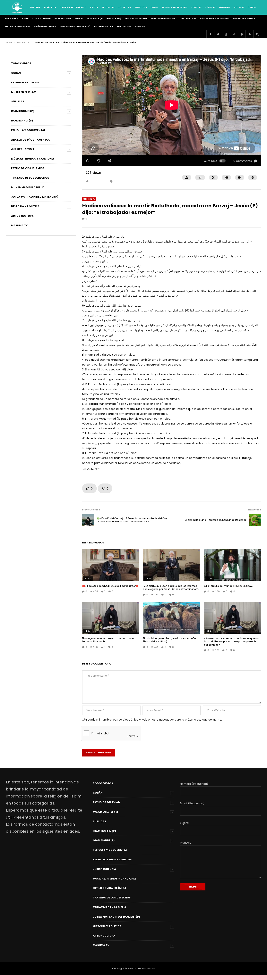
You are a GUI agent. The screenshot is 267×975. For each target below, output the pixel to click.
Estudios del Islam (41, 18)
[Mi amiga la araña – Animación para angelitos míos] (255, 520)
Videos (94, 7)
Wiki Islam (224, 7)
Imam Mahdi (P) (114, 18)
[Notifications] (241, 34)
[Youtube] (226, 34)
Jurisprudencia (188, 18)
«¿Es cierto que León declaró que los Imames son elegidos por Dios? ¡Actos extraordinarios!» (171, 587)
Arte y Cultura (124, 26)
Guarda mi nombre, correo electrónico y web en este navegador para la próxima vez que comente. (153, 720)
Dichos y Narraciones (174, 7)
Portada (35, 7)
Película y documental (136, 18)
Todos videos (11, 18)
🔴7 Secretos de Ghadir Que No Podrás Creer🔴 (110, 586)
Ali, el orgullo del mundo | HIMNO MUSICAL (228, 586)
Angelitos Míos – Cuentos (164, 18)
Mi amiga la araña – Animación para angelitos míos (215, 520)
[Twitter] (218, 34)
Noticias (239, 7)
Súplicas (210, 7)
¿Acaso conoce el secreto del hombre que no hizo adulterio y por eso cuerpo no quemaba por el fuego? (231, 641)
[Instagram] (234, 34)
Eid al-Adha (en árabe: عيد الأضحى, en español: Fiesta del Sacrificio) (170, 640)
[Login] (249, 34)
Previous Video (91, 509)
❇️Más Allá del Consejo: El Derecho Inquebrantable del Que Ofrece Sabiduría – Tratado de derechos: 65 (132, 520)
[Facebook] (210, 34)
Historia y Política (103, 26)
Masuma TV (140, 26)
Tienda (252, 7)
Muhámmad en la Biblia (45, 26)
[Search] (257, 34)
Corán (154, 7)
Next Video (254, 509)
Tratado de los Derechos (17, 26)
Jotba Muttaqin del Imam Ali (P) (75, 26)
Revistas (196, 7)
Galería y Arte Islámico (73, 7)
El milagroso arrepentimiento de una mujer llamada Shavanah (108, 640)
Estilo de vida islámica (244, 18)
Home (9, 42)
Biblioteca (141, 7)
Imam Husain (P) (95, 18)
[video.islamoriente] (17, 7)
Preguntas (108, 7)
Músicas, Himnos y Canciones (214, 18)
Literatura (124, 7)
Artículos (50, 7)
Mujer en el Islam (63, 18)
